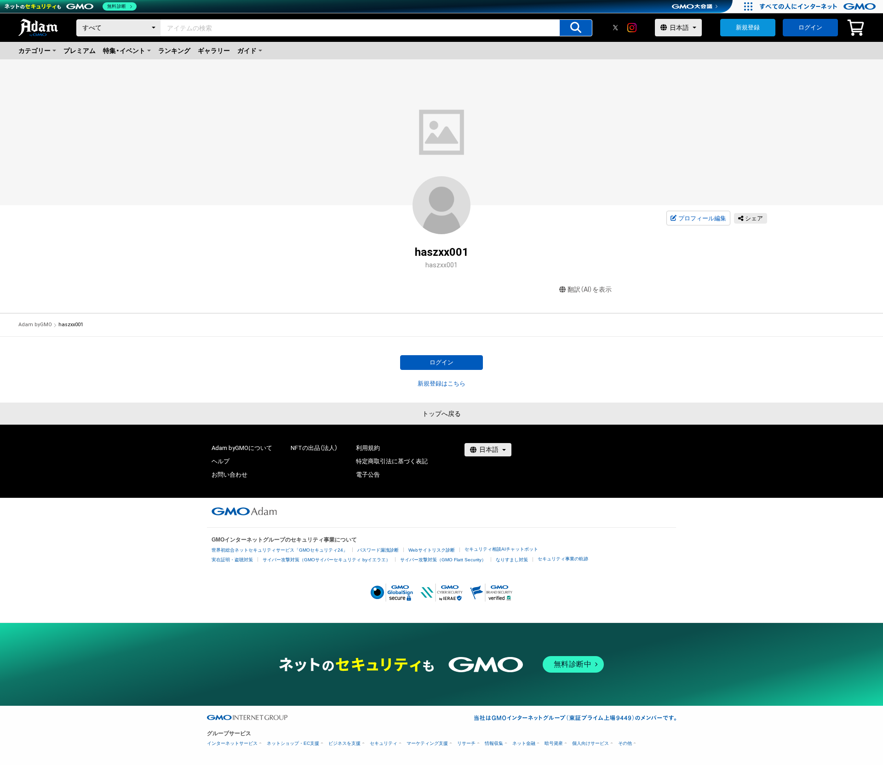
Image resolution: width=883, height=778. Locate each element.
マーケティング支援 (427, 743)
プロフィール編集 (702, 218)
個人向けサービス (590, 743)
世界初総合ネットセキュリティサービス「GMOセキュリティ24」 (280, 550)
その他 (625, 743)
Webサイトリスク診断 (431, 550)
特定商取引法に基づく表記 (392, 461)
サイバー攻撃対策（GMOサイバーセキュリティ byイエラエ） (326, 559)
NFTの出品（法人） (314, 447)
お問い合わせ (229, 474)
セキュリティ (383, 743)
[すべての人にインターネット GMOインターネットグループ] (819, 6)
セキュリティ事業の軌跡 (563, 558)
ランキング (174, 50)
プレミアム (79, 50)
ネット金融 (523, 743)
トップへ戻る (441, 413)
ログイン (810, 27)
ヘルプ (220, 461)
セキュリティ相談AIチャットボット (501, 549)
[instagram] (631, 27)
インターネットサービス (232, 743)
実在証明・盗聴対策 (232, 559)
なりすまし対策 (512, 559)
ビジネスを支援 (344, 743)
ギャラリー (214, 50)
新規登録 (748, 27)
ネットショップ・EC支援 (293, 743)
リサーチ (466, 743)
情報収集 (494, 743)
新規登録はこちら (441, 383)
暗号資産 (554, 743)
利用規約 (368, 447)
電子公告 (368, 474)
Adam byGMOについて (242, 447)
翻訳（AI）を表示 (590, 289)
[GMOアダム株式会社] (244, 511)
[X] (615, 27)
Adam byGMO (35, 325)
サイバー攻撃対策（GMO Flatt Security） (443, 559)
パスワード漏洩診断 (378, 550)
